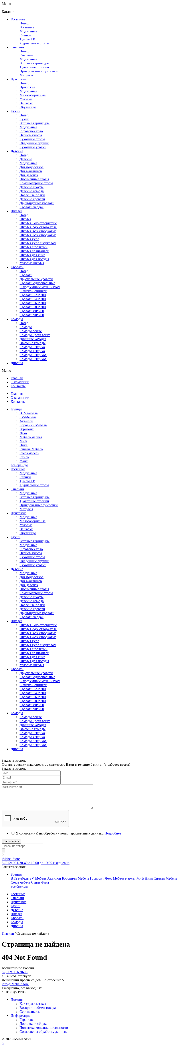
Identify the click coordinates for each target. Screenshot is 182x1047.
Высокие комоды (33, 343)
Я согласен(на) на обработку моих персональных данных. (70, 833)
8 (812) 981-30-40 (15, 972)
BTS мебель (29, 413)
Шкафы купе (29, 239)
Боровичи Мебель (33, 425)
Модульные (28, 473)
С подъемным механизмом (40, 681)
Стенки (25, 477)
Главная (8, 933)
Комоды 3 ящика (32, 347)
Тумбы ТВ (27, 481)
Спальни (26, 55)
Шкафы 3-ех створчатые (38, 231)
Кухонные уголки (33, 565)
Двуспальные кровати (36, 673)
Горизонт (27, 429)
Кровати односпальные (37, 677)
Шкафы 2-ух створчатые (38, 227)
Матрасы (26, 509)
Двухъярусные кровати (37, 613)
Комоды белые (31, 331)
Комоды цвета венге (35, 335)
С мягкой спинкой (33, 685)
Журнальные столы (34, 485)
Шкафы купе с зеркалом (38, 243)
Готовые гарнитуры (34, 497)
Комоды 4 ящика (32, 351)
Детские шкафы (32, 597)
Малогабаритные (33, 521)
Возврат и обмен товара (38, 1007)
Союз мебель (29, 453)
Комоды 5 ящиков (33, 355)
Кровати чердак (32, 617)
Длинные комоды (33, 339)
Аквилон (26, 421)
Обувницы (28, 533)
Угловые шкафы (32, 263)
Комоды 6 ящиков (33, 359)
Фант (24, 461)
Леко (23, 433)
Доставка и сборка (33, 1023)
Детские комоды (32, 601)
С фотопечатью (31, 549)
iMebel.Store (11, 859)
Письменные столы (34, 589)
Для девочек (29, 585)
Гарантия (27, 1019)
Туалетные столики (34, 501)
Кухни (24, 119)
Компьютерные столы (36, 593)
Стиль (24, 457)
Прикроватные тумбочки (39, 505)
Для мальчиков (31, 581)
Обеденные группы (34, 561)
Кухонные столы (32, 557)
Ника (24, 445)
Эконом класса (31, 553)
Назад (24, 23)
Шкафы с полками (33, 247)
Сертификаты (30, 1011)
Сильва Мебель (31, 449)
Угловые (26, 525)
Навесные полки (32, 605)
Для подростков (32, 577)
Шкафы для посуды (34, 259)
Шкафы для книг (32, 255)
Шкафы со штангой (34, 251)
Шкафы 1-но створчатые (38, 223)
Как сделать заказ (33, 1003)
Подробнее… (115, 833)
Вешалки (26, 529)
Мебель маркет (31, 437)
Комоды (26, 327)
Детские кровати (32, 609)
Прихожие (27, 87)
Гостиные (27, 27)
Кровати (26, 275)
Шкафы (25, 219)
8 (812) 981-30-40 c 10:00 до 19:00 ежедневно (35, 863)
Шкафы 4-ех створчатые (38, 235)
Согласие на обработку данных (43, 1031)
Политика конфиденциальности (44, 1027)
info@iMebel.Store (15, 984)
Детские (26, 159)
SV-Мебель (28, 417)
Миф (23, 441)
